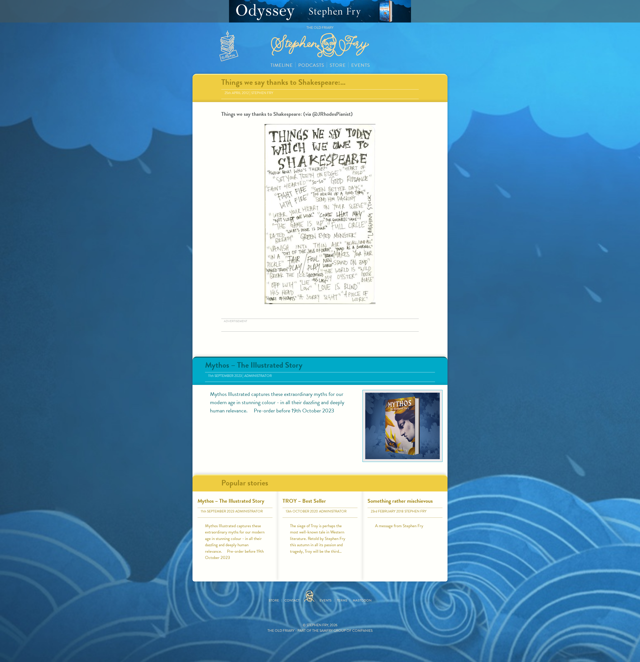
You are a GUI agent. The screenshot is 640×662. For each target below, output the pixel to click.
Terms (342, 600)
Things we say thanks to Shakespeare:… (283, 82)
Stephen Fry (262, 93)
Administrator (258, 375)
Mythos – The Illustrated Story (253, 365)
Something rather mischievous (400, 501)
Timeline (281, 65)
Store (338, 65)
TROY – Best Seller (304, 501)
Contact (292, 600)
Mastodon (362, 600)
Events (360, 65)
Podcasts (311, 65)
